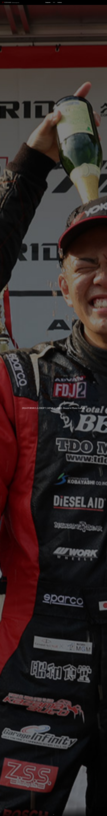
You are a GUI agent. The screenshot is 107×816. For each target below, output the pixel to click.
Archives (60, 2)
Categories (47, 2)
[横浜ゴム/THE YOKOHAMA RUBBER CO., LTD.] (10, 2)
